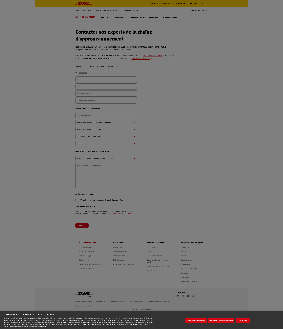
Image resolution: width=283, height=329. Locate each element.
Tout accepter (242, 320)
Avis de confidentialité (31, 327)
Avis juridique (42, 327)
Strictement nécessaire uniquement (221, 320)
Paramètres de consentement (195, 320)
